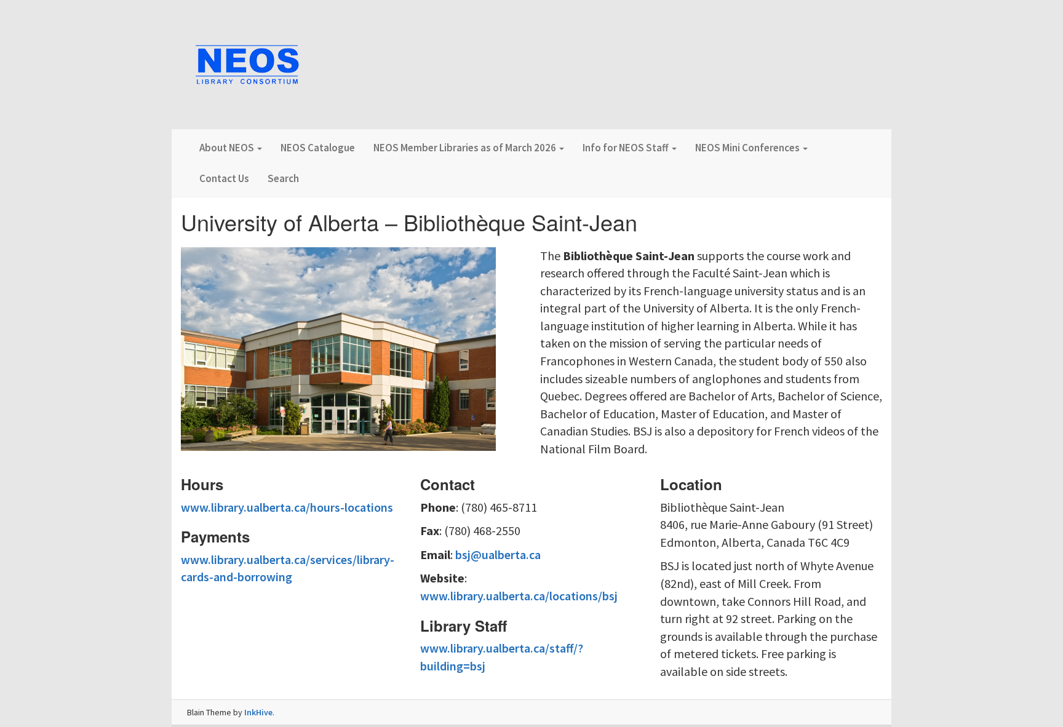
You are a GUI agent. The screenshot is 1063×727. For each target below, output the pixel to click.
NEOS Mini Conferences (748, 147)
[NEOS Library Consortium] (247, 65)
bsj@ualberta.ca (498, 554)
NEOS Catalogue (318, 147)
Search (283, 178)
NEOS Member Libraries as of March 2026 (465, 147)
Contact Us (224, 178)
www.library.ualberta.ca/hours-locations (287, 507)
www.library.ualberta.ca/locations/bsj (519, 595)
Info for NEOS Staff (627, 147)
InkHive (258, 712)
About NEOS (227, 147)
